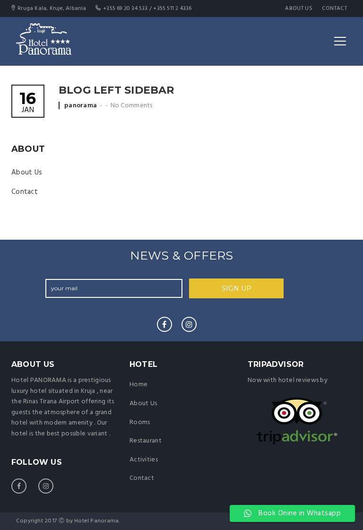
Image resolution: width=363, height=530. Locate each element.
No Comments (132, 105)
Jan (27, 103)
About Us (298, 8)
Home (138, 384)
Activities (144, 459)
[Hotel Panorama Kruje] (43, 41)
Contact (334, 8)
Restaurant (146, 440)
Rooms (140, 422)
